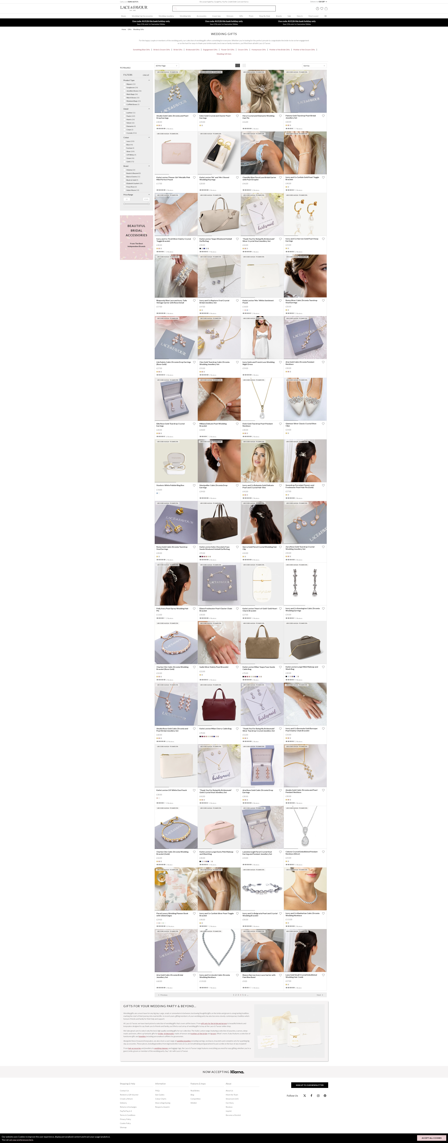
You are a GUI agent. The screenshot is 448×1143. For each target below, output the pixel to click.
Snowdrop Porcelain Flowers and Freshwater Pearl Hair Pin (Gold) (300, 486)
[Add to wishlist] (194, 116)
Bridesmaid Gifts (193, 49)
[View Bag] (326, 8)
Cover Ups (216, 16)
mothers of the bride (199, 1033)
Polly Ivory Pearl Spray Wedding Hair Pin (172, 609)
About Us (229, 1090)
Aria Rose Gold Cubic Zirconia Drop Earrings (258, 791)
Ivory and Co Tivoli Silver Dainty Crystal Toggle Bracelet (173, 240)
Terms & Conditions (127, 1115)
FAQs (157, 1090)
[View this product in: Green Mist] (208, 556)
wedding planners (161, 1048)
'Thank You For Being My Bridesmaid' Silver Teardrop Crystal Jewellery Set (259, 729)
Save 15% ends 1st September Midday (151, 22)
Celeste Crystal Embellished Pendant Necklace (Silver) (302, 852)
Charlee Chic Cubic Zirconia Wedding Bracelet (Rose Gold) (172, 668)
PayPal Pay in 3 (126, 1111)
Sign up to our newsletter (310, 1085)
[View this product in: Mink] (255, 676)
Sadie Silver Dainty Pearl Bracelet (214, 667)
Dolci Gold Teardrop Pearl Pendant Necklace (258, 424)
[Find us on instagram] (318, 1095)
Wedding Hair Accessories (142, 16)
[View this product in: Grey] (202, 248)
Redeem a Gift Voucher (129, 1095)
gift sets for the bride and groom (214, 1023)
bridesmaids (169, 1033)
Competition (196, 1099)
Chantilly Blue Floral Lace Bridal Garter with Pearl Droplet (259, 178)
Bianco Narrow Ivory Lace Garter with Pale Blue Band (259, 976)
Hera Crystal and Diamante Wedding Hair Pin (258, 117)
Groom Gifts (243, 49)
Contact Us (124, 1090)
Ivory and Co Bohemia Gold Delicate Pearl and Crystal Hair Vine (258, 486)
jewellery (142, 1036)
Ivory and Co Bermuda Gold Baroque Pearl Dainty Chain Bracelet (301, 729)
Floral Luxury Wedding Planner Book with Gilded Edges (172, 914)
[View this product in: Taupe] (208, 248)
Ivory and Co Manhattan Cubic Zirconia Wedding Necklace (302, 914)
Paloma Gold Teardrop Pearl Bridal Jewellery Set (301, 116)
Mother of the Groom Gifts (304, 49)
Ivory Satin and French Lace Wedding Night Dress (259, 363)
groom (213, 1033)
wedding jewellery (184, 1041)
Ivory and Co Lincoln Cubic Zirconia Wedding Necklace (215, 976)
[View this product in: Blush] (157, 923)
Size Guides (159, 1095)
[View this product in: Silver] (161, 125)
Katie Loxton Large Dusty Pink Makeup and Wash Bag (216, 853)
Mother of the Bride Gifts (279, 49)
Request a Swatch (162, 1107)
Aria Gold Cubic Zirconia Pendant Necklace (300, 363)
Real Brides (195, 1090)
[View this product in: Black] (200, 248)
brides (160, 1033)
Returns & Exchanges (128, 1107)
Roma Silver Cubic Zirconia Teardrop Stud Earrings (301, 301)
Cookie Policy (125, 1123)
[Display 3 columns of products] (244, 66)
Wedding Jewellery (166, 16)
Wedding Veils (185, 16)
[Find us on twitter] (305, 1095)
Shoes (123, 16)
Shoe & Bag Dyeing (162, 1103)
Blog (192, 1095)
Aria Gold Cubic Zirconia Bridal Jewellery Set (169, 976)
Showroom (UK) (232, 1099)
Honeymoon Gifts (259, 49)
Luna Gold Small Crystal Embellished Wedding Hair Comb (301, 976)
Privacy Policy (125, 1119)
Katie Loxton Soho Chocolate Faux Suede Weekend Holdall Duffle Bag (215, 548)
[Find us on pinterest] (325, 1095)
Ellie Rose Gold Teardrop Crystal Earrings (170, 424)
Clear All (146, 75)
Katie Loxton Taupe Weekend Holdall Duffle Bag (216, 240)
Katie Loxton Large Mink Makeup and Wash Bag (302, 668)
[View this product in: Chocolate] (204, 556)
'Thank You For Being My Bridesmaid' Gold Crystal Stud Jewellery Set (216, 791)
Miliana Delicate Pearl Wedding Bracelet (213, 424)
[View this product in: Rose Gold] (159, 125)
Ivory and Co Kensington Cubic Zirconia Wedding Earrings (303, 609)
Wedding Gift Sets (224, 54)
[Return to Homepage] (137, 8)
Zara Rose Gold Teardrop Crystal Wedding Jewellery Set (300, 548)
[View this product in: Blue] (288, 676)
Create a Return (126, 1099)
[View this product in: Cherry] (202, 556)
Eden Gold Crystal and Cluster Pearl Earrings (215, 117)
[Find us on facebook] (311, 1095)
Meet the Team (232, 1095)
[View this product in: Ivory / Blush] (161, 923)
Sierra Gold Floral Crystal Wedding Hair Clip (260, 548)
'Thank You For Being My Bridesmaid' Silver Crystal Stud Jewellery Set (259, 240)
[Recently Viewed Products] (317, 8)
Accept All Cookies (432, 1138)
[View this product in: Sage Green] (163, 923)
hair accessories (134, 1048)
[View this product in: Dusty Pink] (290, 676)
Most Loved (313, 16)
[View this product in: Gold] (157, 125)
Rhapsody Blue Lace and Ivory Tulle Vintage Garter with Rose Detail (171, 301)
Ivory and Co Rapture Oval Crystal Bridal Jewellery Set (214, 301)
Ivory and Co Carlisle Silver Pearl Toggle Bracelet (217, 914)
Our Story (230, 1103)
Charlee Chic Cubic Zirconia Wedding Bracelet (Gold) (172, 853)
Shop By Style (264, 16)
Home (124, 29)
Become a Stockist (233, 1115)
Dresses (230, 16)
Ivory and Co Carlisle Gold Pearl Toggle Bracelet (302, 178)
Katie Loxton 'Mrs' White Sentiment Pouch (258, 301)
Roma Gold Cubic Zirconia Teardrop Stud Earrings (171, 548)
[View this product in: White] (249, 310)
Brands (279, 16)
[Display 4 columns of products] (237, 66)
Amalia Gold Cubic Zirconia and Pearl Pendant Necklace (301, 791)
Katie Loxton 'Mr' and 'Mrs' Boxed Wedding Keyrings (214, 178)
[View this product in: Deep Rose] (206, 556)
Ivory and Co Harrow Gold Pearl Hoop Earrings (302, 240)
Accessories (201, 16)
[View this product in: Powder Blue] (206, 248)
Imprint (229, 1111)
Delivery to (317, 2)
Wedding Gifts (138, 29)
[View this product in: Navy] (204, 248)
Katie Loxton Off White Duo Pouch (171, 790)
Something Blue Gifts (141, 49)
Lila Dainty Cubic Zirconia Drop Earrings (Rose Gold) (173, 363)
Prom (251, 16)
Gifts (241, 16)
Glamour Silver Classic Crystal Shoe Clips (301, 424)
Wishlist (194, 1103)
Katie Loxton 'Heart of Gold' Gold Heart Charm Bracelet (260, 609)
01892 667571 (133, 2)
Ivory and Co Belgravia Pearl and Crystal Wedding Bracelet (260, 914)
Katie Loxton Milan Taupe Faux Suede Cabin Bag (259, 668)
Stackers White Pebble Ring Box (170, 485)
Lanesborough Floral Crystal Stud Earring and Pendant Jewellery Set (257, 853)
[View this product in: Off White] (243, 310)
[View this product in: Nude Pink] (259, 676)
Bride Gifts (177, 49)
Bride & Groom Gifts (161, 49)
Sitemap (123, 1127)
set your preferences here (21, 1139)
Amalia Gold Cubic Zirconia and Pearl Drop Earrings (172, 117)
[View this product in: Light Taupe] (253, 676)
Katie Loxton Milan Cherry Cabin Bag (215, 728)
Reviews (229, 1107)
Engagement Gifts (210, 49)
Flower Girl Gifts (227, 49)
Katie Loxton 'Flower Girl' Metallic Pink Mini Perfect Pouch (173, 178)
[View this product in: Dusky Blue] (157, 493)
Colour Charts (160, 1099)
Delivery (123, 1103)
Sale (289, 16)
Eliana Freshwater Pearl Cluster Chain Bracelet (216, 609)
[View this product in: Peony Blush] (245, 310)
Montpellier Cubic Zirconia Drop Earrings (214, 486)
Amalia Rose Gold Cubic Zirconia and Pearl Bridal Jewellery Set (172, 729)
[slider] (125, 204)
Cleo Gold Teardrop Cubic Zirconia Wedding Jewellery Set (214, 363)
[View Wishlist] (322, 8)
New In (300, 16)
